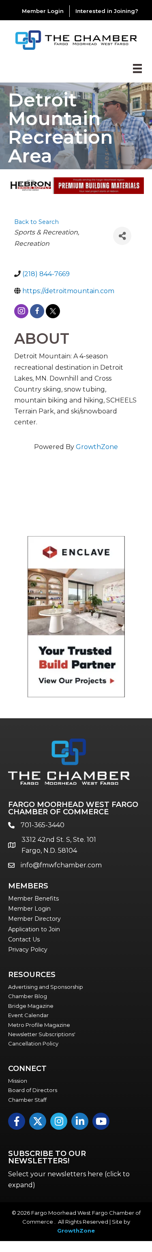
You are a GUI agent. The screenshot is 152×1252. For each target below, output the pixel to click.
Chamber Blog (27, 996)
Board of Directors (32, 1090)
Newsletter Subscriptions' (41, 1034)
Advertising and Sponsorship (45, 987)
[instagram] (21, 311)
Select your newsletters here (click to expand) (69, 1179)
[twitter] (53, 311)
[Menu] (137, 68)
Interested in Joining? (106, 11)
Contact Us (24, 939)
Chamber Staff (27, 1100)
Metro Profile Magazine (39, 1025)
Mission (17, 1080)
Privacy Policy (27, 949)
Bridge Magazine (31, 1006)
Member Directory (34, 918)
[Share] (122, 236)
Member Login (43, 11)
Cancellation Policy (33, 1043)
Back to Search (36, 222)
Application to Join (34, 929)
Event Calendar (28, 1015)
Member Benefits (33, 898)
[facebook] (37, 311)
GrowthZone (97, 447)
